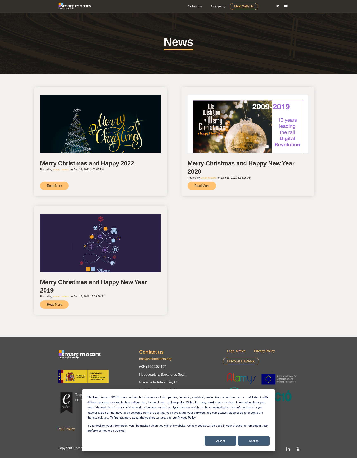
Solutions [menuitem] (195, 6)
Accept (220, 441)
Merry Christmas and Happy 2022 (87, 163)
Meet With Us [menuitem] (244, 6)
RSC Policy (66, 429)
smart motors (61, 169)
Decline (254, 441)
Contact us (151, 352)
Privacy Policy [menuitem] (264, 351)
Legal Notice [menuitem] (236, 351)
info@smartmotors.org (155, 359)
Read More (54, 185)
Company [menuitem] (218, 6)
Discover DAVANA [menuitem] (241, 361)
